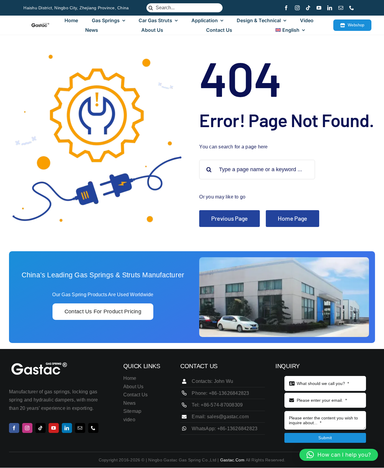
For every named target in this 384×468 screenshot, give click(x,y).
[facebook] (286, 7)
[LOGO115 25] (40, 25)
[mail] (340, 7)
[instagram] (297, 7)
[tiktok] (308, 7)
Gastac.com (232, 460)
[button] (338, 455)
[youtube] (318, 7)
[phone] (351, 7)
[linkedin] (329, 7)
